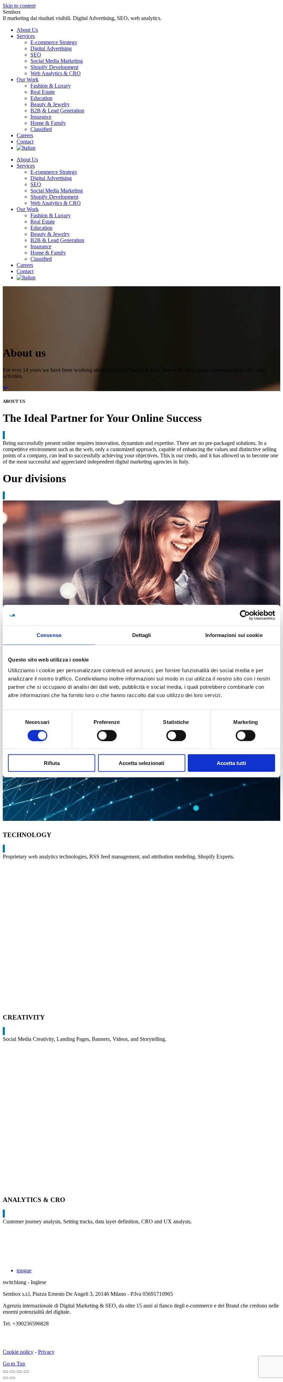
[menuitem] (27, 30)
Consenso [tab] (49, 635)
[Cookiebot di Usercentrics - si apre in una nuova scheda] (245, 615)
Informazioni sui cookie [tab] (233, 635)
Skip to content (19, 6)
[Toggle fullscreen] (19, 1372)
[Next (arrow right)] (12, 1378)
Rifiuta (52, 763)
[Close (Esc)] (5, 1372)
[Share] (12, 1372)
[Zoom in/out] (26, 1372)
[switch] (107, 735)
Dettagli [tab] (141, 635)
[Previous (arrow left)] (5, 1378)
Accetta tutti (231, 763)
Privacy (46, 1352)
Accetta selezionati (141, 763)
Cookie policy (18, 1352)
